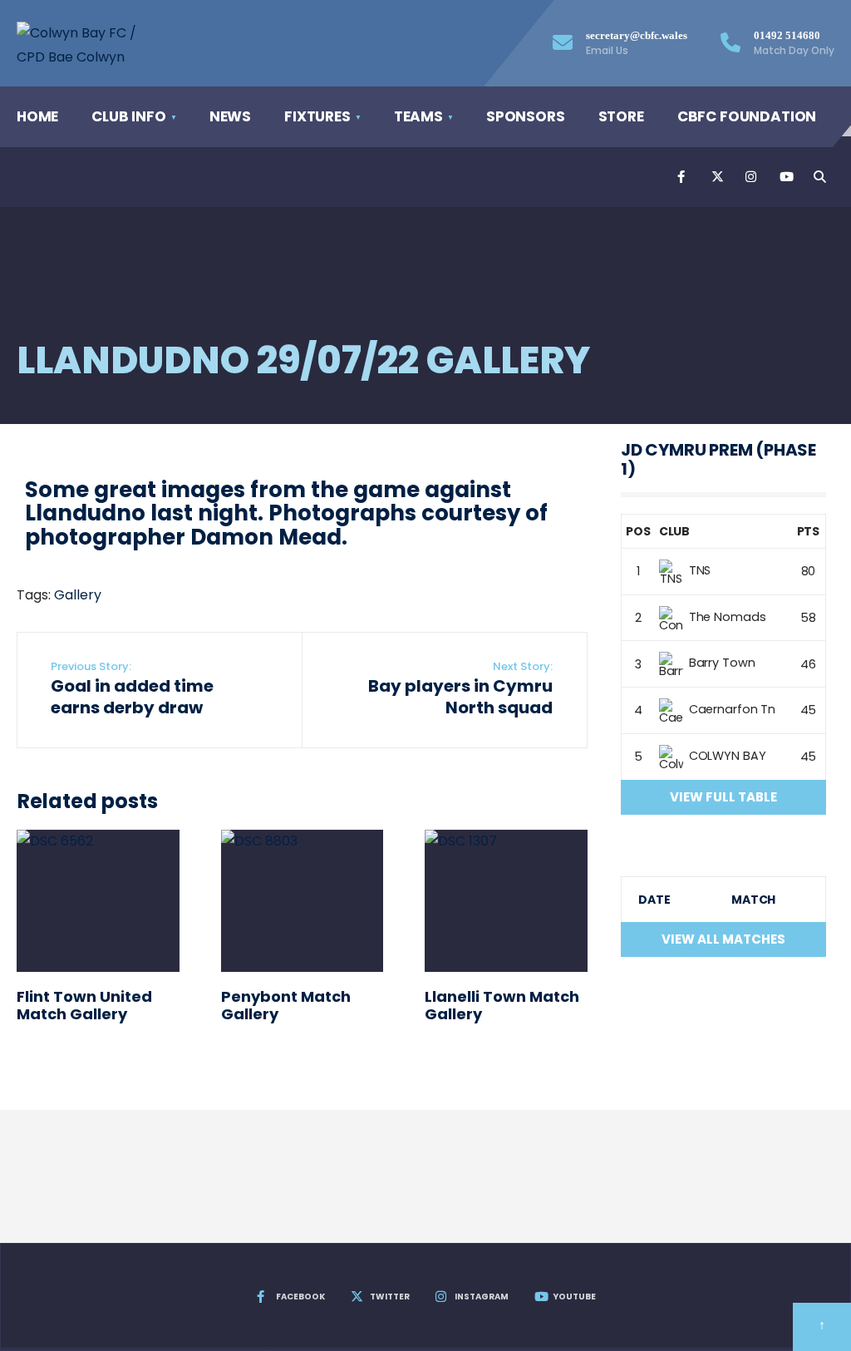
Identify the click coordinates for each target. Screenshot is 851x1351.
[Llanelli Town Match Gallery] (506, 901)
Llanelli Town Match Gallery (502, 1005)
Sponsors (525, 116)
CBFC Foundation (746, 116)
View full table (723, 797)
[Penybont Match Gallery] (302, 901)
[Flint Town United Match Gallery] (98, 901)
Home (37, 116)
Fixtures (317, 116)
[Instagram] (750, 177)
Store (621, 116)
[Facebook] (682, 177)
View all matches (723, 939)
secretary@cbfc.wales (636, 43)
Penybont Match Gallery (286, 1005)
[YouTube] (784, 177)
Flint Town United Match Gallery (84, 1005)
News (230, 116)
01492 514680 (794, 43)
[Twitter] (716, 177)
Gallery (77, 594)
